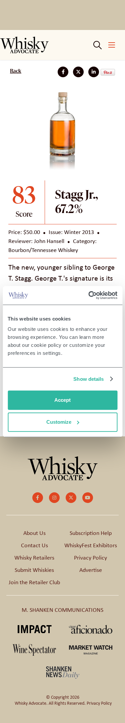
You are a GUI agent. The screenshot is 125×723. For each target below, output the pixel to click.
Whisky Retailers (34, 558)
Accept (62, 400)
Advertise (90, 570)
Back (15, 71)
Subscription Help (91, 533)
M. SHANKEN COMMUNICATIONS (62, 610)
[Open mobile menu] (111, 45)
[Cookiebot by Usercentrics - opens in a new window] (89, 295)
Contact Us (34, 545)
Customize (58, 422)
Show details (88, 379)
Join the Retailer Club (34, 582)
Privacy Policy (90, 558)
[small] (37, 497)
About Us (34, 533)
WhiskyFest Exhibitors (90, 545)
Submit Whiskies (34, 570)
